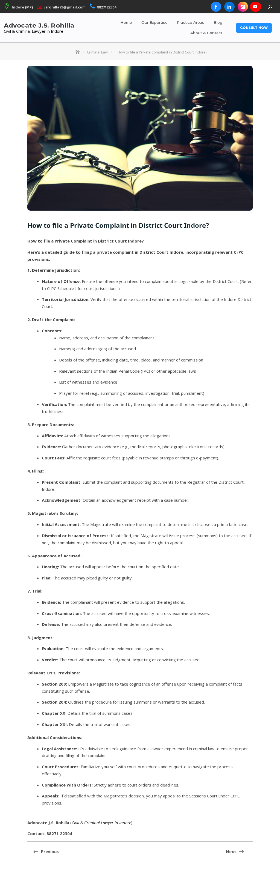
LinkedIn (229, 7)
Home (126, 22)
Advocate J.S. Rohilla (39, 25)
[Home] (78, 52)
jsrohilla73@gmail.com (65, 7)
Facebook (216, 7)
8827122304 (106, 7)
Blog (218, 22)
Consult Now (254, 27)
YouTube (255, 7)
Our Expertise (154, 22)
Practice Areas (190, 22)
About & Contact (206, 33)
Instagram (243, 7)
